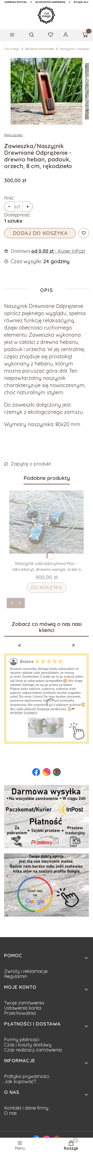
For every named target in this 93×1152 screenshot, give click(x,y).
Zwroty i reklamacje (26, 971)
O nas (10, 1113)
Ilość (9, 197)
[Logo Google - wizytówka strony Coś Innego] (57, 772)
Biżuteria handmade (39, 49)
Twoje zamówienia (24, 1003)
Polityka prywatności (26, 1076)
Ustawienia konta (22, 1008)
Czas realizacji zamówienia (33, 1050)
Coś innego (11, 49)
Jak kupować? (20, 1081)
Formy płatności (21, 1040)
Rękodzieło (13, 135)
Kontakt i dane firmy (26, 1108)
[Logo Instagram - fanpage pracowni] (46, 772)
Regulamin (15, 976)
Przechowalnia (20, 1013)
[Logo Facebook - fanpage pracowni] (36, 772)
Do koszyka (46, 587)
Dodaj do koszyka (40, 233)
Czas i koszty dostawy (27, 1045)
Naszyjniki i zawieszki (75, 49)
